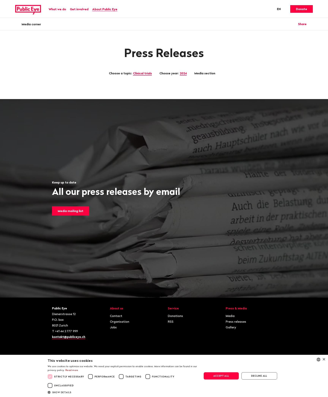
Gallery (231, 327)
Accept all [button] (221, 375)
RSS (170, 321)
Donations (175, 316)
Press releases (236, 321)
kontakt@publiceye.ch (68, 337)
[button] (123, 392)
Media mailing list (70, 211)
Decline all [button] (259, 375)
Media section (205, 73)
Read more (71, 370)
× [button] (323, 359)
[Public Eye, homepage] (28, 9)
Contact (116, 316)
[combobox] (318, 359)
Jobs (113, 327)
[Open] (311, 24)
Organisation (119, 321)
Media (230, 316)
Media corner (31, 24)
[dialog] (164, 376)
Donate (301, 9)
